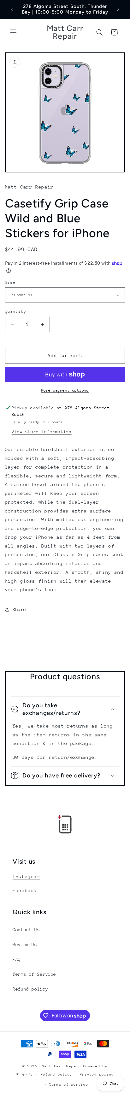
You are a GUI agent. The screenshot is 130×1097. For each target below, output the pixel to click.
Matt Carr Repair (61, 1066)
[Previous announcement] (12, 9)
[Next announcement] (118, 9)
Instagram (26, 876)
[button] (13, 32)
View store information (42, 431)
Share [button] (19, 609)
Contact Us (26, 929)
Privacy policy (97, 1074)
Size (10, 282)
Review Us (25, 944)
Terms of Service (34, 974)
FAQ (17, 959)
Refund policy (30, 989)
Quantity (15, 311)
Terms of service (68, 1084)
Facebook (25, 890)
